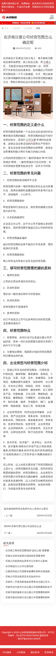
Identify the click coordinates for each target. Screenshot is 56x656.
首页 (6, 28)
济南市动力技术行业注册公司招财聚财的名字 (28, 586)
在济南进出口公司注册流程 (19, 566)
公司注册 (31, 139)
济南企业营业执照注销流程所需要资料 (25, 555)
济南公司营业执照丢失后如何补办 (22, 576)
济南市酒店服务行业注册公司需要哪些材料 (27, 592)
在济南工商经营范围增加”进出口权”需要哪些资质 (30, 550)
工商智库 (16, 28)
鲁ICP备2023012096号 (29, 638)
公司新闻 (28, 28)
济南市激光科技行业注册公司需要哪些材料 (27, 597)
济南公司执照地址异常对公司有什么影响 (26, 560)
